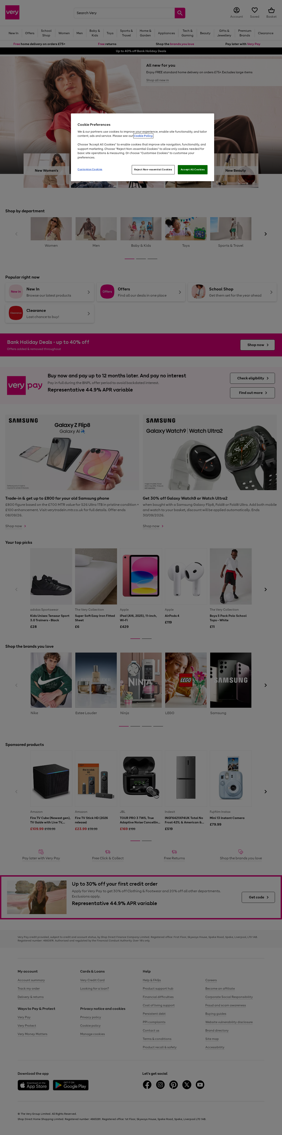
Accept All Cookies (193, 169)
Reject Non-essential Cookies (153, 169)
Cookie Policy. (143, 136)
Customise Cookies (90, 169)
